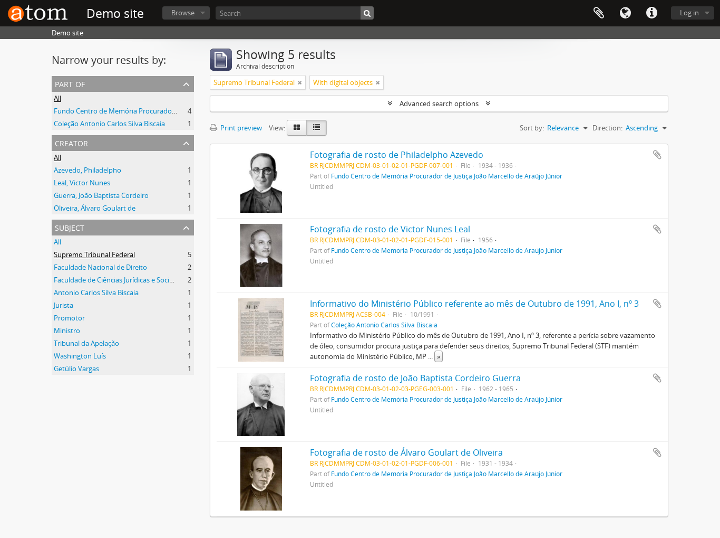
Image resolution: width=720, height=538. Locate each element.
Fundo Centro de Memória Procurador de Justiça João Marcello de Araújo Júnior (177, 111)
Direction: (607, 128)
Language (625, 13)
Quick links (651, 13)
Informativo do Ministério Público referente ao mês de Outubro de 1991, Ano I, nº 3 (474, 303)
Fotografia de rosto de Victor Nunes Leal (390, 229)
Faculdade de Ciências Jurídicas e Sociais (116, 280)
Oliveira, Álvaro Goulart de (94, 208)
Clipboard (599, 13)
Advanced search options (439, 103)
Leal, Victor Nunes (82, 182)
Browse (182, 12)
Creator (71, 142)
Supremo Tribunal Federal (94, 254)
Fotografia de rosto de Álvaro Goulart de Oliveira (406, 452)
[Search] (367, 13)
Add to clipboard (657, 154)
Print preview (240, 128)
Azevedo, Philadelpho (87, 170)
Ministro (67, 330)
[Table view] (316, 128)
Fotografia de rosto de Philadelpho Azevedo (396, 155)
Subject (69, 227)
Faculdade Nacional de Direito (100, 267)
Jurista (63, 305)
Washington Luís (80, 356)
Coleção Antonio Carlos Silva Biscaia (109, 123)
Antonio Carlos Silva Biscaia (96, 292)
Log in (689, 12)
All (57, 98)
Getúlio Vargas (76, 368)
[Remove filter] (300, 82)
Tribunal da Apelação (86, 343)
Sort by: (532, 128)
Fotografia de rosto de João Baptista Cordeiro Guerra (415, 378)
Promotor (69, 318)
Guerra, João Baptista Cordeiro (101, 195)
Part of (70, 83)
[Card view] (297, 128)
